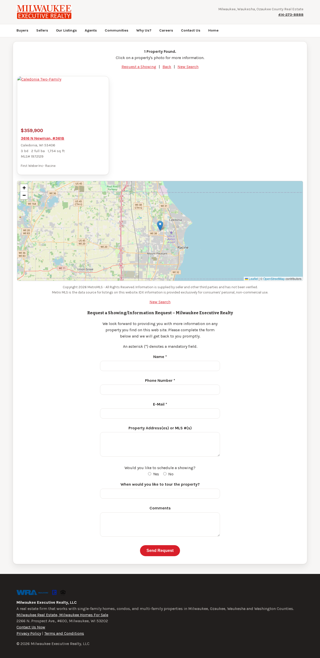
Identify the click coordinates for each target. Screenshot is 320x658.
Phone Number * (160, 380)
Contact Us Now (30, 627)
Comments (160, 508)
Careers (166, 30)
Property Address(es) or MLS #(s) (160, 428)
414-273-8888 (291, 15)
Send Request (160, 550)
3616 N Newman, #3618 (42, 138)
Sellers (42, 30)
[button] (160, 226)
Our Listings (66, 30)
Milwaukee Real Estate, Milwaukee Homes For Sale (62, 614)
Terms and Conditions (64, 633)
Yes (155, 474)
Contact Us (190, 30)
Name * (160, 356)
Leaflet (253, 278)
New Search (188, 66)
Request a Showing (139, 66)
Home (213, 30)
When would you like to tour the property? (160, 484)
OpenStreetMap (274, 278)
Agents (91, 30)
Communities (116, 30)
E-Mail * (160, 404)
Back (166, 66)
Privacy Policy (28, 633)
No (170, 474)
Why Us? (143, 30)
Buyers (22, 30)
